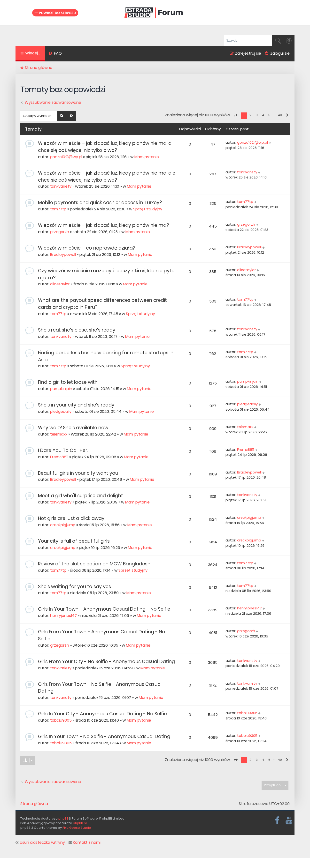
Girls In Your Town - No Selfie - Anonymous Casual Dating (104, 736)
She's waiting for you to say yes (74, 586)
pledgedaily (60, 411)
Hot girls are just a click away (71, 518)
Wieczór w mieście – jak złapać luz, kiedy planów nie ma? (103, 225)
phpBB (63, 818)
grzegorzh (59, 232)
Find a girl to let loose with (68, 382)
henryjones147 (63, 615)
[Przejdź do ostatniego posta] (270, 142)
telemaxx (58, 434)
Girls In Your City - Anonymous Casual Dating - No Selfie (102, 713)
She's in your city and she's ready (76, 405)
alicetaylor (60, 284)
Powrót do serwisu (57, 12)
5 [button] (269, 115)
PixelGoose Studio (76, 828)
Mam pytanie (146, 157)
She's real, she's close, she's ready (76, 330)
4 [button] (263, 115)
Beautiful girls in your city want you (78, 473)
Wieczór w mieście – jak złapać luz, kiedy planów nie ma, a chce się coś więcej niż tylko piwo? (104, 147)
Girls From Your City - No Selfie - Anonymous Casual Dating (106, 661)
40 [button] (280, 115)
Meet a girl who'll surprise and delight (80, 495)
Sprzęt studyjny (147, 209)
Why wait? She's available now (73, 427)
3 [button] (257, 115)
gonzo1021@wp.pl (66, 157)
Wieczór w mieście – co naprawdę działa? (86, 248)
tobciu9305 (61, 720)
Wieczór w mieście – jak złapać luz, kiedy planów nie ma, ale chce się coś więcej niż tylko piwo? (106, 176)
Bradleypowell (63, 254)
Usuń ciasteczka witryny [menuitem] (42, 842)
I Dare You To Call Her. (63, 450)
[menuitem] (55, 54)
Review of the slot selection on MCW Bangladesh (94, 564)
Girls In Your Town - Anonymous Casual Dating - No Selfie (104, 609)
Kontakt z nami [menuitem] (87, 842)
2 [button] (250, 115)
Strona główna (34, 803)
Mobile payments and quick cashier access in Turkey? (100, 202)
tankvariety (60, 186)
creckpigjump (62, 525)
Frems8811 (59, 457)
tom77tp (58, 209)
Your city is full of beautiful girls (74, 541)
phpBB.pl (80, 823)
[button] (235, 115)
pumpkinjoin (61, 389)
